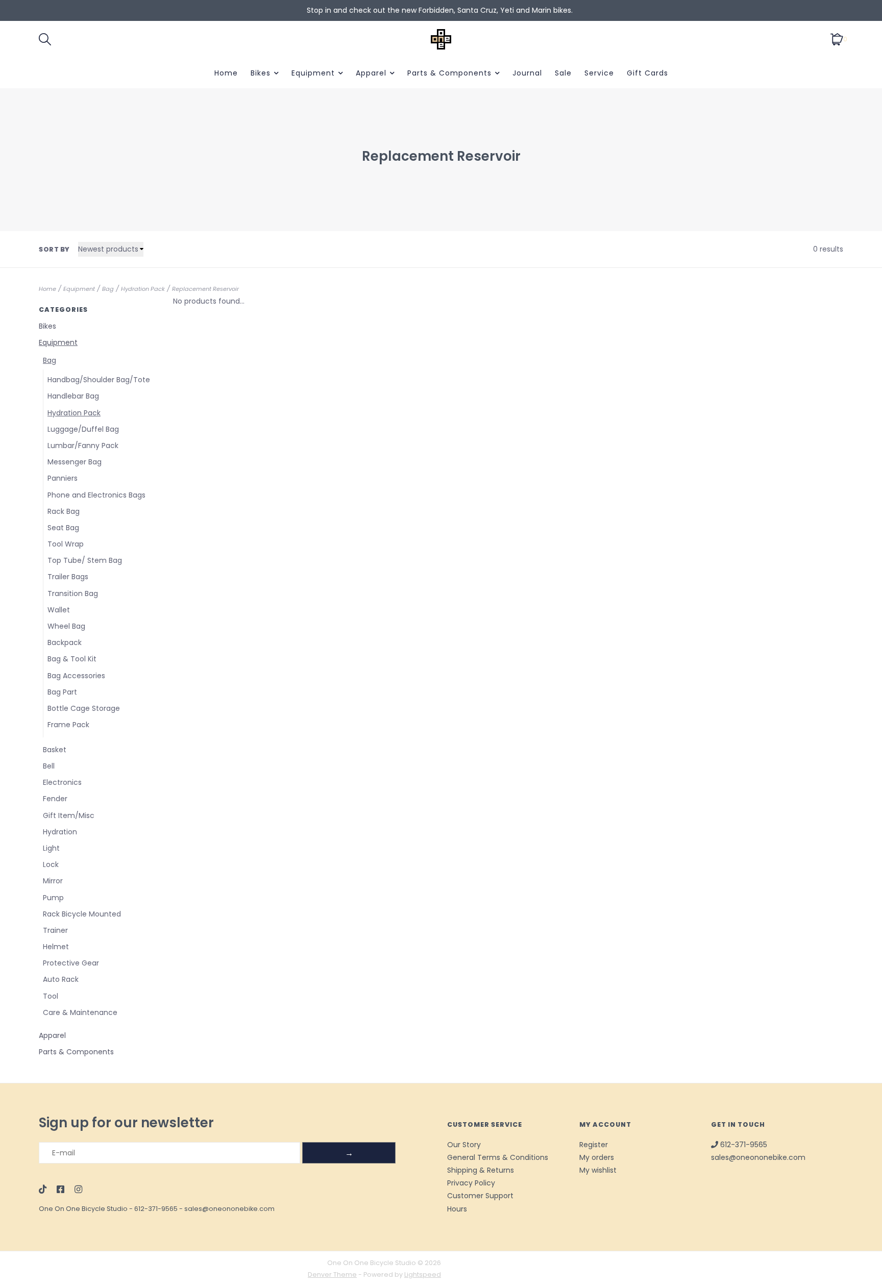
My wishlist (598, 1170)
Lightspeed (422, 1274)
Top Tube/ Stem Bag (84, 560)
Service (599, 73)
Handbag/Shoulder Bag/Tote (98, 380)
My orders (596, 1157)
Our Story (464, 1145)
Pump (53, 898)
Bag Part (62, 692)
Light (51, 848)
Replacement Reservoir (205, 289)
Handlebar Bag (73, 396)
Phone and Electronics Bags (96, 495)
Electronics (62, 782)
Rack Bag (63, 511)
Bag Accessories (76, 676)
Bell (49, 766)
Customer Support (480, 1196)
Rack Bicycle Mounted (82, 914)
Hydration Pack (143, 289)
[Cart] (836, 39)
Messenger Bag (74, 462)
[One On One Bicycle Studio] (441, 39)
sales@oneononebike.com (229, 1208)
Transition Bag (72, 593)
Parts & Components (449, 73)
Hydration (60, 832)
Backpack (64, 642)
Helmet (56, 947)
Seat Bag (63, 528)
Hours (457, 1209)
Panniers (62, 478)
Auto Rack (61, 979)
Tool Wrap (65, 544)
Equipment (313, 73)
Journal (527, 73)
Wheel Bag (66, 626)
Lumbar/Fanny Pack (82, 445)
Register (593, 1145)
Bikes (261, 73)
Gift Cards (647, 73)
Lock (51, 864)
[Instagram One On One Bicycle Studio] (78, 1190)
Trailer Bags (67, 577)
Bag (108, 289)
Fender (55, 799)
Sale (563, 73)
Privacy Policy (471, 1183)
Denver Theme (332, 1274)
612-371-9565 (156, 1208)
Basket (54, 750)
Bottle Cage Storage (83, 708)
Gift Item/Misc (68, 815)
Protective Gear (71, 963)
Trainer (55, 930)
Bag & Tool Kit (71, 659)
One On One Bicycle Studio (83, 1208)
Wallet (58, 610)
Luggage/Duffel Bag (83, 429)
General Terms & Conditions (497, 1157)
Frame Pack (68, 725)
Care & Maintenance (80, 1012)
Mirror (53, 881)
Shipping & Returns (480, 1170)
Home (226, 73)
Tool (50, 996)
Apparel (371, 73)
